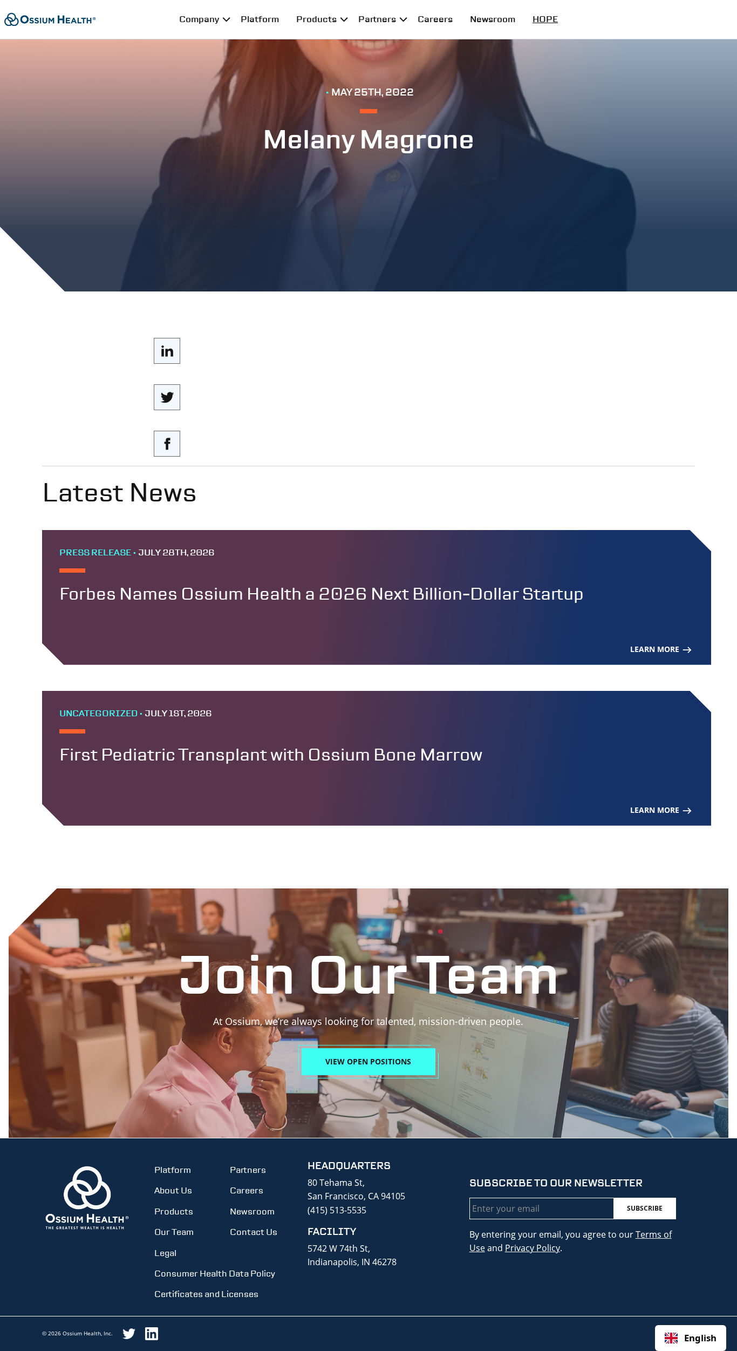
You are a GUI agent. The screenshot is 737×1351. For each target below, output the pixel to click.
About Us (173, 1190)
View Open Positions (368, 1061)
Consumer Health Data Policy (214, 1273)
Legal (165, 1253)
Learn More (655, 649)
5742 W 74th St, (339, 1248)
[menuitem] (201, 19)
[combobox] (690, 1338)
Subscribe (645, 1208)
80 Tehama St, (336, 1183)
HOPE (545, 19)
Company (199, 19)
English (700, 1338)
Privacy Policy (532, 1248)
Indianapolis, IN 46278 (352, 1262)
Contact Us (253, 1232)
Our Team (174, 1232)
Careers (435, 19)
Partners (377, 19)
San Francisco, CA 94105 (356, 1196)
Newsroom (492, 19)
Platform (260, 19)
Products (316, 19)
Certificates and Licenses (206, 1294)
